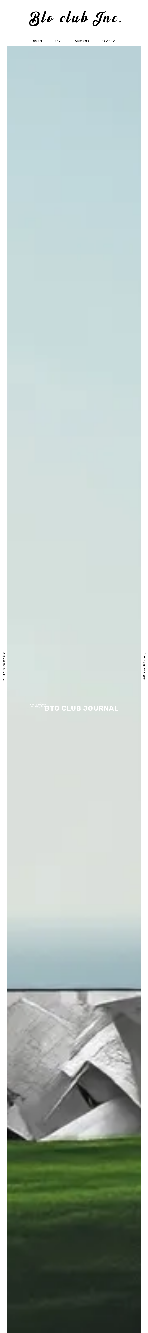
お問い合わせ (82, 41)
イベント (58, 41)
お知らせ (37, 41)
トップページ (108, 41)
